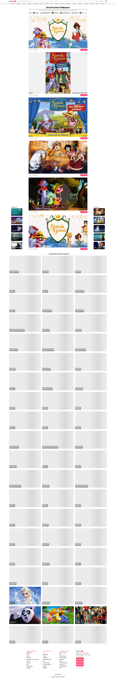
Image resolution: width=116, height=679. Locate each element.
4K (43, 652)
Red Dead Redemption (47, 659)
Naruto (27, 654)
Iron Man (28, 661)
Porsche (61, 661)
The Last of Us (62, 664)
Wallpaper (12, 1)
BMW (60, 667)
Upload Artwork (80, 660)
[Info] (36, 50)
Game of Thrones (62, 652)
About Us (80, 658)
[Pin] (34, 50)
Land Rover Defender (63, 662)
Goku (27, 664)
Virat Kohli (28, 662)
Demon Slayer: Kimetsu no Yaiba (32, 659)
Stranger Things (29, 666)
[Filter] (30, 13)
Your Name (45, 666)
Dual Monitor (61, 659)
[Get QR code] (86, 53)
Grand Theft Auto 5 (63, 657)
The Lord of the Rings (47, 664)
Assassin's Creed (46, 662)
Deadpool (45, 667)
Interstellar (28, 667)
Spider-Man (45, 657)
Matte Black (28, 657)
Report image (80, 665)
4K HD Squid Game (63, 666)
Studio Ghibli (28, 652)
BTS (43, 661)
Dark (60, 654)
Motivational (45, 654)
